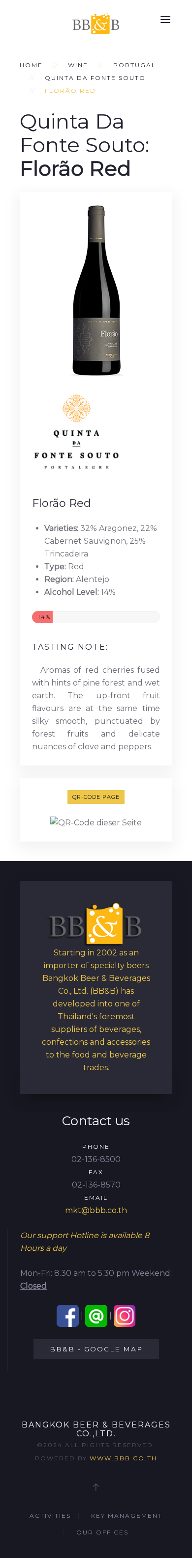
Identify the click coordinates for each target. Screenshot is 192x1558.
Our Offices (102, 1532)
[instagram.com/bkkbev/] (125, 1315)
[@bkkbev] (96, 1315)
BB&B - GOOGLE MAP (96, 1349)
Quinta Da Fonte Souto (95, 77)
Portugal (134, 65)
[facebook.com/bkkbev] (68, 1315)
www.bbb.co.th (123, 1458)
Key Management (126, 1515)
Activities (50, 1515)
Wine (78, 65)
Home (31, 65)
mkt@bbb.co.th (96, 1210)
